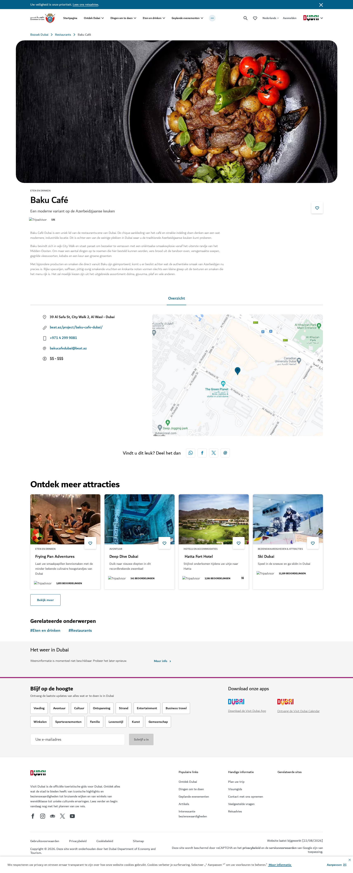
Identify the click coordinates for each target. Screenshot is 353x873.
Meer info (160, 661)
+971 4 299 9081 (63, 338)
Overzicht (176, 298)
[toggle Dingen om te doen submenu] (135, 18)
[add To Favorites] (317, 207)
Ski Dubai (266, 557)
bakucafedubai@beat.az (68, 348)
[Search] (245, 18)
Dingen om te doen (121, 18)
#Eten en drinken (45, 630)
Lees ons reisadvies (85, 4)
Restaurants (63, 34)
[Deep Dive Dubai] (139, 519)
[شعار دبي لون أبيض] (38, 773)
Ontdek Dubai (92, 18)
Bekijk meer (45, 600)
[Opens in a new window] (202, 452)
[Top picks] (255, 18)
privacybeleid (251, 848)
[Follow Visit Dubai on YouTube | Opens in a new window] (72, 816)
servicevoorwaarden (283, 848)
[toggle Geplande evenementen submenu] (202, 18)
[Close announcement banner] (321, 4)
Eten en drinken (152, 18)
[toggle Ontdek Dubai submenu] (102, 18)
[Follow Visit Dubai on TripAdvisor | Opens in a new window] (52, 816)
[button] (336, 864)
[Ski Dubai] (288, 519)
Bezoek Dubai (39, 34)
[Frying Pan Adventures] (65, 519)
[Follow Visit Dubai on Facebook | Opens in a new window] (32, 816)
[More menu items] (212, 18)
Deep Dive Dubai (123, 557)
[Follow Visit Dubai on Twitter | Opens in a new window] (62, 816)
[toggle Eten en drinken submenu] (164, 18)
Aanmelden (289, 18)
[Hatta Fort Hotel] (214, 519)
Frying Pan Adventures (55, 557)
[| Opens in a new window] (42, 816)
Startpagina (70, 18)
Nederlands (269, 18)
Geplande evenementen (185, 18)
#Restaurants (80, 630)
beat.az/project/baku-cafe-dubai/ (76, 327)
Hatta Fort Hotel (198, 557)
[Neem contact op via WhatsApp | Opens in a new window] (190, 452)
